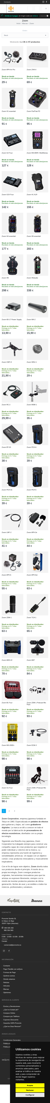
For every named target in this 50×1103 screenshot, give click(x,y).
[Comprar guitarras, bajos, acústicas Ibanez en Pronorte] (36, 900)
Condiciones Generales (12, 1040)
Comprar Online (9, 1013)
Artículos (6, 986)
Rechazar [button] (30, 1090)
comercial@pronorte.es (12, 945)
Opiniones (7, 992)
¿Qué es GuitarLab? (10, 1010)
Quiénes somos (9, 976)
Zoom (32, 23)
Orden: (25, 30)
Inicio (18, 23)
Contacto (7, 2)
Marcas (6, 989)
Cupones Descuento (10, 1020)
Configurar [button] (30, 1095)
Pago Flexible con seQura (12, 969)
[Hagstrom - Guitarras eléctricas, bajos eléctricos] (13, 900)
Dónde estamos (9, 979)
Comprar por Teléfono (11, 1016)
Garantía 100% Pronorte (12, 1023)
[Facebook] (46, 2)
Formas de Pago (9, 972)
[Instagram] (43, 2)
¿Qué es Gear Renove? (12, 1026)
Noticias (6, 982)
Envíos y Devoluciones (11, 1006)
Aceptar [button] (30, 1085)
